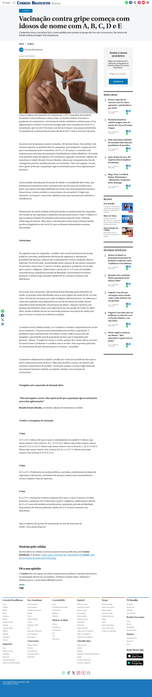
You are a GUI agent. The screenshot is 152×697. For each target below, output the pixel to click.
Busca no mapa (82, 610)
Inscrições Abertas (33, 654)
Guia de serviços (82, 619)
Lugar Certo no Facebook (85, 631)
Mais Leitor (56, 639)
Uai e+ (129, 644)
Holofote (5, 634)
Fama (54, 604)
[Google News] (147, 4)
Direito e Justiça (8, 651)
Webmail (55, 616)
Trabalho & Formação (34, 610)
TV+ (53, 636)
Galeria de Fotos (82, 628)
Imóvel (80, 600)
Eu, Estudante (34, 600)
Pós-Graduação (32, 634)
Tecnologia (6, 637)
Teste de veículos (107, 613)
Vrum (105, 600)
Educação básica (32, 604)
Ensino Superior (32, 607)
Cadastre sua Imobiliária (85, 637)
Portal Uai (130, 641)
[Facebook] (130, 4)
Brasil (4, 613)
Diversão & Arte (8, 622)
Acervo (56, 3)
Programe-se (56, 627)
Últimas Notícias (32, 619)
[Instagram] (139, 4)
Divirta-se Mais (60, 620)
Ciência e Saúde (8, 628)
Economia (6, 616)
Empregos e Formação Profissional (88, 654)
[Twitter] (135, 4)
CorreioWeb (58, 600)
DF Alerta (130, 604)
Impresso (7, 644)
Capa (4, 604)
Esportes (5, 625)
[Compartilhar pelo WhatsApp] (127, 114)
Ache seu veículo (107, 604)
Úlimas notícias (82, 616)
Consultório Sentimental (60, 607)
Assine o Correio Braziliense (11, 663)
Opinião (5, 631)
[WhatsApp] (126, 4)
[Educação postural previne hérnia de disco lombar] (127, 231)
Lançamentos (81, 613)
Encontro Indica (132, 630)
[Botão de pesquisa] (13, 3)
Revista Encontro (135, 617)
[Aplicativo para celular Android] (135, 663)
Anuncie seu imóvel (83, 607)
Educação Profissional (34, 631)
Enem (29, 616)
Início (21, 44)
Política (5, 610)
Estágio (29, 613)
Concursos (33, 641)
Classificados (84, 641)
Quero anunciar (82, 645)
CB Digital (6, 654)
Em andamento (32, 651)
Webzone (55, 613)
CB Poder (130, 610)
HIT (53, 633)
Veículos (79, 651)
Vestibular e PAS (32, 625)
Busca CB (6, 657)
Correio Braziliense (13, 600)
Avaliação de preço (108, 616)
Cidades (5, 607)
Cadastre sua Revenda (109, 631)
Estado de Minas (132, 638)
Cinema (54, 624)
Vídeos (104, 619)
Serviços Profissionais (84, 660)
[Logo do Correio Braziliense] (34, 3)
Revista (129, 624)
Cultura (29, 622)
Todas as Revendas (108, 628)
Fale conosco (31, 637)
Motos (104, 622)
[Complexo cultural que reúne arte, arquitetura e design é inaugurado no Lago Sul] (127, 207)
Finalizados (30, 657)
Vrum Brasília (131, 613)
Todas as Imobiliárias (83, 634)
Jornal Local (130, 607)
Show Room (81, 622)
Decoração (80, 625)
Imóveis (79, 648)
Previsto (30, 648)
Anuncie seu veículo (108, 607)
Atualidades (130, 627)
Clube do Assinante (9, 660)
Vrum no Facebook (108, 625)
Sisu (28, 628)
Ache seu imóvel (82, 604)
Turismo (5, 640)
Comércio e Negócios (84, 663)
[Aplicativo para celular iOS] (135, 656)
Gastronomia (56, 610)
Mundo (5, 619)
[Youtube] (143, 4)
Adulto (79, 657)
